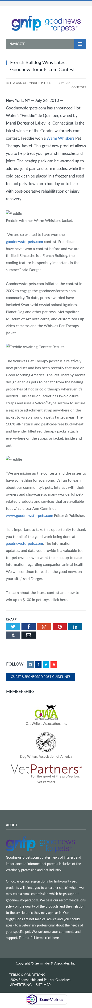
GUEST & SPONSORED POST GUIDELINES (41, 677)
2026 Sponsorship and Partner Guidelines (40, 980)
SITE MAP (43, 985)
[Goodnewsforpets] (46, 23)
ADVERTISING (21, 985)
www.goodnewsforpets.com (29, 516)
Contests (78, 87)
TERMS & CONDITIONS (27, 975)
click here (52, 938)
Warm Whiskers (60, 138)
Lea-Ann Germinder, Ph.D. (29, 83)
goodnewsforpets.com (24, 242)
